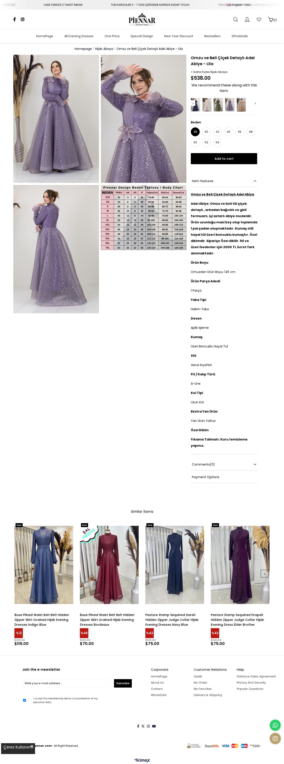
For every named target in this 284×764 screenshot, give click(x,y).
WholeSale (158, 695)
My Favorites (203, 689)
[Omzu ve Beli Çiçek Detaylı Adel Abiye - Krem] (207, 105)
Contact (156, 689)
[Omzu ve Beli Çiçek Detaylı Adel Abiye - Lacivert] (195, 105)
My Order (200, 683)
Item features (202, 181)
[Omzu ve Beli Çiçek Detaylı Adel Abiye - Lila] (230, 105)
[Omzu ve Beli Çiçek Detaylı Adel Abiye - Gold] (241, 105)
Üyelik (198, 676)
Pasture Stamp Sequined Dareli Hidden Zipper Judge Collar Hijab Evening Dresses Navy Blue (172, 620)
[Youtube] (154, 726)
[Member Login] (247, 19)
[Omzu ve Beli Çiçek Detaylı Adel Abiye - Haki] (218, 105)
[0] (270, 19)
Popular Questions (250, 689)
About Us (157, 683)
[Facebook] (138, 726)
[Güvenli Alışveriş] (224, 745)
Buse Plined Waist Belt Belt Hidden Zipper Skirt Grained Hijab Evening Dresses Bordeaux (107, 620)
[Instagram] (148, 726)
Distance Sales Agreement (256, 676)
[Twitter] (143, 726)
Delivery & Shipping (208, 695)
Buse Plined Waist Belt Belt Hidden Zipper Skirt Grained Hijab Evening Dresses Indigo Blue (41, 620)
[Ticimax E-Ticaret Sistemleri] (142, 760)
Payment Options (205, 477)
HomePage (159, 676)
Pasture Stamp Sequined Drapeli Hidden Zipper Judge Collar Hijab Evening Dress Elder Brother (237, 620)
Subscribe (123, 683)
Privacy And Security (251, 683)
